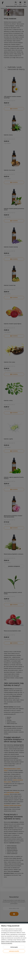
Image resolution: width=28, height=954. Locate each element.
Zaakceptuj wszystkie (14, 951)
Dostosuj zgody (14, 947)
